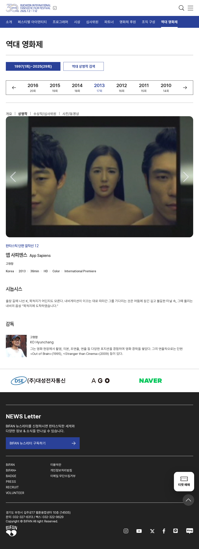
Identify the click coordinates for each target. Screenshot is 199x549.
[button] (14, 87)
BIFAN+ (11, 470)
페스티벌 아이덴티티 (32, 22)
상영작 (22, 114)
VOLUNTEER (15, 493)
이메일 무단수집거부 (63, 476)
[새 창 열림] (99, 380)
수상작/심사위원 (44, 114)
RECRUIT (12, 487)
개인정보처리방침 (61, 470)
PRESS (11, 482)
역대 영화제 (169, 22)
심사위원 (92, 22)
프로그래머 (60, 22)
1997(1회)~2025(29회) (33, 66)
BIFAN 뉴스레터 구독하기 (28, 443)
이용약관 (55, 465)
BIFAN (10, 465)
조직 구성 (148, 22)
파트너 (109, 22)
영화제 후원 (128, 22)
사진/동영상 (70, 114)
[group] (33, 88)
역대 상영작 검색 (83, 66)
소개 (9, 22)
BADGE (11, 476)
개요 (9, 114)
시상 (77, 22)
